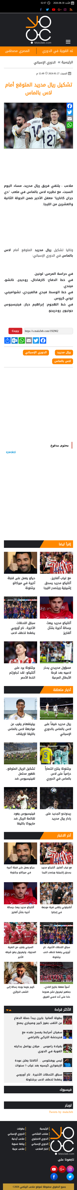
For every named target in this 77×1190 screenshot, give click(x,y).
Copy (15, 331)
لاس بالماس (36, 192)
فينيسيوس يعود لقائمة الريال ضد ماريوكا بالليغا (24, 818)
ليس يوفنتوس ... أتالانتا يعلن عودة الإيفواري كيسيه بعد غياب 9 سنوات (38, 1063)
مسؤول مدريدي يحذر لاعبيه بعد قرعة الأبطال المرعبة (57, 672)
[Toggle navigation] (68, 42)
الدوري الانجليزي (40, 1139)
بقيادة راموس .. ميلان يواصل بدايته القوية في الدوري (38, 1049)
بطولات (20, 1128)
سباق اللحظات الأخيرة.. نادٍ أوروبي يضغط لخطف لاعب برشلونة (23, 628)
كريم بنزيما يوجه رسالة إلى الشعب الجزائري (20, 989)
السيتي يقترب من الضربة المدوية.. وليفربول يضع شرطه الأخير (20, 952)
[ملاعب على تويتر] (47, 9)
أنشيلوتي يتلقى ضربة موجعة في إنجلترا (56, 909)
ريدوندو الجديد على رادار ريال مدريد (58, 816)
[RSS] (71, 9)
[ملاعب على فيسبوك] (41, 9)
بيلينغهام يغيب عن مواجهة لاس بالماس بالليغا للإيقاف (21, 729)
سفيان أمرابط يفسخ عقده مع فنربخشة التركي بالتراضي (42, 1035)
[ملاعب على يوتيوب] (53, 9)
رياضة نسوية (18, 1144)
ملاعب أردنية (18, 1139)
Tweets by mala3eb (61, 1112)
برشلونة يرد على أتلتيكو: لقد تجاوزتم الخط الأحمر (22, 672)
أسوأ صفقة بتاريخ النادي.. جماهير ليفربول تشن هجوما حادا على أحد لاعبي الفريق (56, 992)
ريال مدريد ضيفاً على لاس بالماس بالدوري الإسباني (57, 729)
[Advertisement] (38, 220)
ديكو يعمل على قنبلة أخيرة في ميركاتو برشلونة (21, 583)
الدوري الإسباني (45, 62)
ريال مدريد (43, 250)
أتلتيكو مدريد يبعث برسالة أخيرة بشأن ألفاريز (59, 628)
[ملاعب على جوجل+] (59, 9)
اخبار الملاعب (41, 1149)
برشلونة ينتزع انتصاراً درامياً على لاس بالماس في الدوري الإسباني (58, 773)
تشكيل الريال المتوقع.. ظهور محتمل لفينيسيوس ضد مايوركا (20, 773)
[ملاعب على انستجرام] (65, 9)
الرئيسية (67, 62)
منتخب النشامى (40, 1134)
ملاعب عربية (18, 1149)
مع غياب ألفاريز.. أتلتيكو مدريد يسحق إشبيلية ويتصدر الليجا (57, 583)
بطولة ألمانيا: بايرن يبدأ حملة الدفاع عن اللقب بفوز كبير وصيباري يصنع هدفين (38, 1023)
